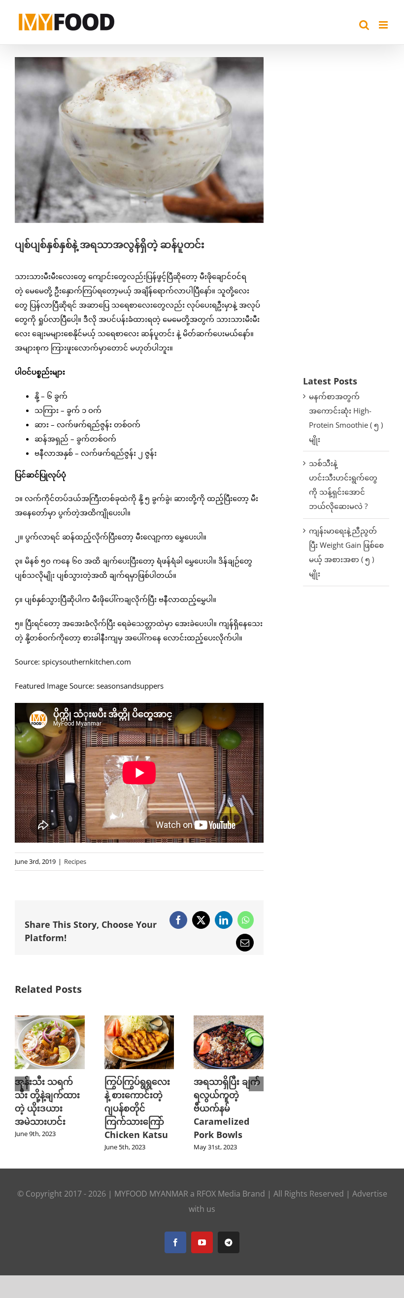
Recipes (75, 861)
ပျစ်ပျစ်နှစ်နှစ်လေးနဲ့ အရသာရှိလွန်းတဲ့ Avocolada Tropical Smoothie (228, 1108)
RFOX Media (218, 1193)
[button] (22, 1083)
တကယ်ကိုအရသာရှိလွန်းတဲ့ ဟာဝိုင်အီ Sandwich (138, 1095)
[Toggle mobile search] (364, 25)
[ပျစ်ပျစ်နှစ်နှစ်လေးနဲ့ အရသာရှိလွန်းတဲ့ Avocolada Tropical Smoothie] (229, 1020)
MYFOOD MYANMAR (151, 1193)
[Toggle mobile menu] (384, 25)
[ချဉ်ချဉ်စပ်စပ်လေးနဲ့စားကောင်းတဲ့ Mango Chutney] (50, 1020)
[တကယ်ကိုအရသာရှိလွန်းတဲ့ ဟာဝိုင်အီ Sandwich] (139, 1020)
